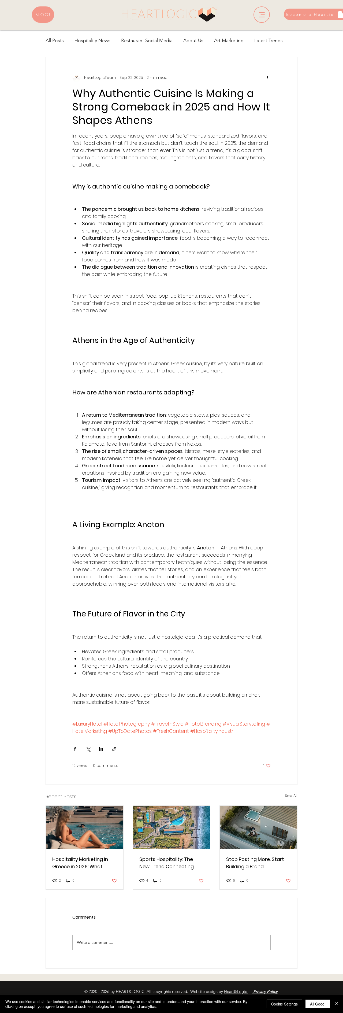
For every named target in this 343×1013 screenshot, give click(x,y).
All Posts (55, 40)
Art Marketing (229, 40)
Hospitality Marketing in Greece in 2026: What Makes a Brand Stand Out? (83, 863)
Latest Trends (268, 40)
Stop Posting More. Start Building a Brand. (255, 863)
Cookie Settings (284, 1004)
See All (291, 795)
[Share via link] (114, 749)
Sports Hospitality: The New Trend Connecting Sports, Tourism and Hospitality (166, 863)
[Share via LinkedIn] (101, 749)
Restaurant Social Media (147, 40)
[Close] (336, 1004)
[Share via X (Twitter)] (88, 749)
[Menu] (261, 14)
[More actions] (267, 77)
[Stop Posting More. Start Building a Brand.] (258, 827)
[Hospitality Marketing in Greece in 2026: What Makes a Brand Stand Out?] (84, 827)
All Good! (318, 1004)
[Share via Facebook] (74, 749)
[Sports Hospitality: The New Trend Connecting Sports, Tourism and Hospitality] (171, 827)
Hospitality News (92, 40)
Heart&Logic (236, 991)
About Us (193, 40)
